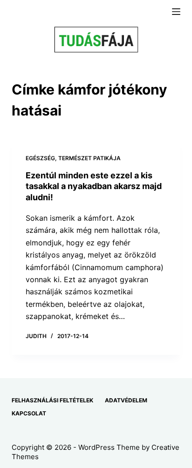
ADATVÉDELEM (126, 400)
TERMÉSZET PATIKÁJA (89, 158)
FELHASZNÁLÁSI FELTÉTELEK (52, 400)
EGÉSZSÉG (40, 158)
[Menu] (176, 11)
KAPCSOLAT (29, 413)
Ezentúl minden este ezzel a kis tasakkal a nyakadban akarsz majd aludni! (94, 186)
